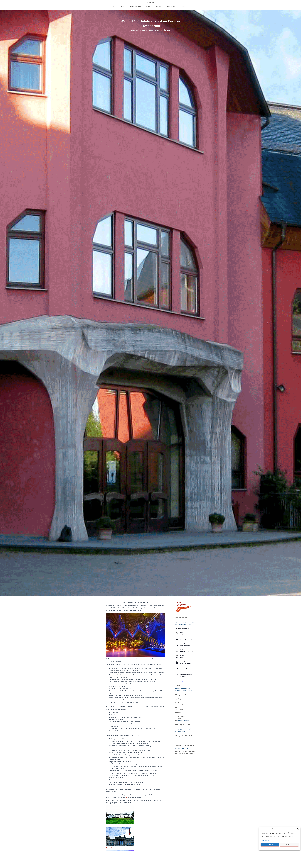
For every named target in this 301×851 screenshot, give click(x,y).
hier (127, 797)
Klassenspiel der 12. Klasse (187, 640)
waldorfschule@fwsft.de (184, 720)
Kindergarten (160, 6)
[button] (298, 829)
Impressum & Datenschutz (288, 848)
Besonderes (184, 6)
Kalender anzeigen (179, 681)
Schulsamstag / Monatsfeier (187, 651)
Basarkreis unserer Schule (181, 748)
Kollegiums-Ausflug (185, 634)
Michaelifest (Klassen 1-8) (187, 663)
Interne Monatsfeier (185, 645)
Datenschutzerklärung (277, 848)
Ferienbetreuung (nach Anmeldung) (186, 675)
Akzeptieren (270, 844)
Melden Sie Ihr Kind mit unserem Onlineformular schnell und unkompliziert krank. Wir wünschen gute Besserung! (185, 622)
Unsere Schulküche (172, 6)
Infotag (182, 657)
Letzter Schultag (184, 669)
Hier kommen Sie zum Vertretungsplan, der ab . (184, 729)
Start (113, 6)
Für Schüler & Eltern (136, 6)
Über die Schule (122, 6)
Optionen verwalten (265, 840)
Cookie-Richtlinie (268, 848)
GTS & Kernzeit (149, 6)
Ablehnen (289, 844)
